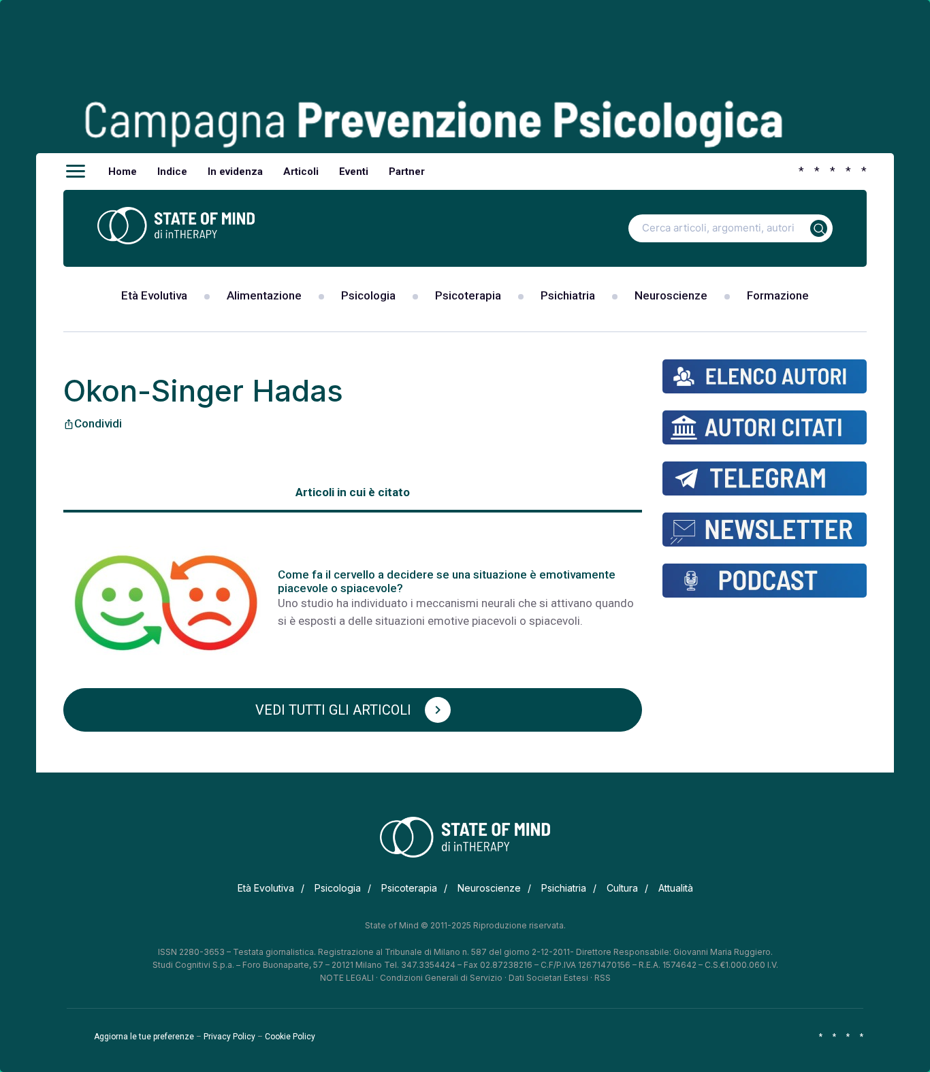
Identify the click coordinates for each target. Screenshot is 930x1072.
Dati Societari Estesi (548, 978)
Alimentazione (264, 295)
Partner (407, 171)
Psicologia (368, 295)
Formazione (778, 295)
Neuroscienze (671, 295)
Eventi (353, 171)
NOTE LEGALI (347, 978)
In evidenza (235, 171)
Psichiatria (568, 295)
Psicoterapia (468, 295)
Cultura (622, 888)
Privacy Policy (229, 1036)
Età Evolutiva (154, 295)
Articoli (301, 171)
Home (122, 171)
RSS (602, 978)
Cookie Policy (290, 1036)
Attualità (675, 888)
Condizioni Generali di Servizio (441, 978)
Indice (172, 171)
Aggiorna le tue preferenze (144, 1036)
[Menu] (75, 171)
